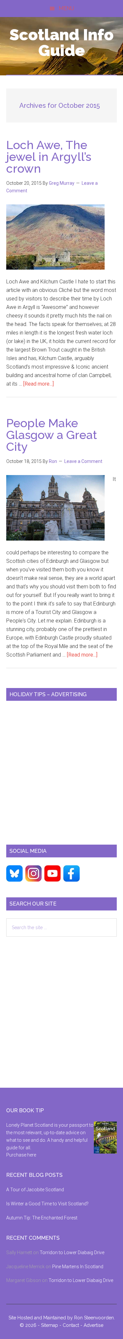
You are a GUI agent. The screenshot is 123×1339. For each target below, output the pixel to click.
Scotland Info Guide (61, 43)
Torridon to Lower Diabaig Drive (72, 1252)
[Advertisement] (61, 770)
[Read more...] (38, 384)
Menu (66, 8)
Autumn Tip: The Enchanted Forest (41, 1217)
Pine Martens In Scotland (77, 1266)
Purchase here (21, 1154)
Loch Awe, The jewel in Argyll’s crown (48, 156)
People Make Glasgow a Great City (51, 434)
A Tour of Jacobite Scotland (35, 1189)
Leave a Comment (83, 461)
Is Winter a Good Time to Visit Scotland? (47, 1203)
